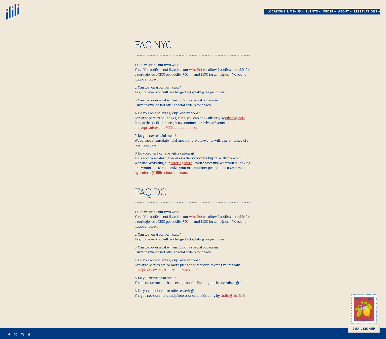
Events (312, 11)
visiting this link (232, 296)
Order (329, 11)
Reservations (366, 11)
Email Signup (364, 329)
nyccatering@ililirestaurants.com (161, 173)
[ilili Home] (12, 11)
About (344, 11)
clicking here (235, 118)
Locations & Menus (284, 11)
